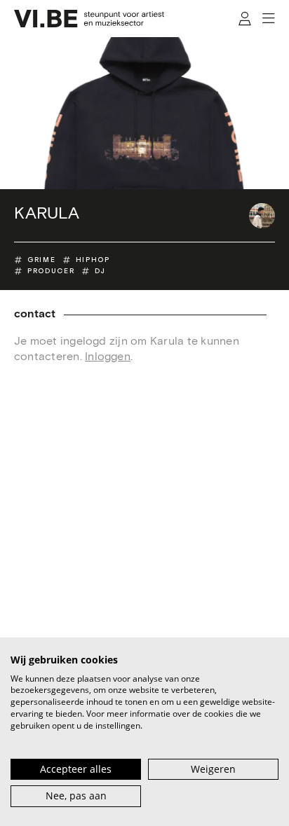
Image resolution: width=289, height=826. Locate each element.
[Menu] (268, 18)
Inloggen (107, 357)
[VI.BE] (89, 18)
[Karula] (262, 216)
